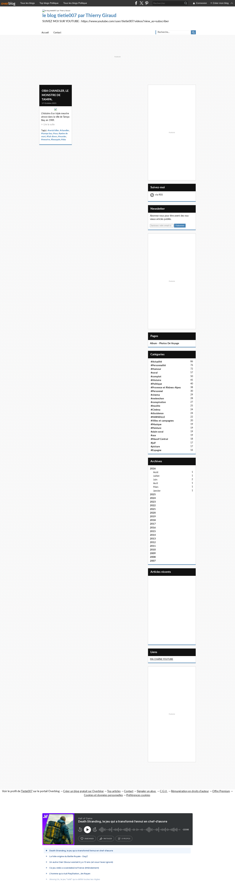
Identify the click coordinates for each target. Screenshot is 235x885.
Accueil (45, 33)
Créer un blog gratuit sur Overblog (83, 791)
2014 (153, 535)
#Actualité (156, 362)
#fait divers (52, 137)
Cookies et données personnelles (103, 795)
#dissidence (157, 413)
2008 (153, 557)
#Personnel (157, 391)
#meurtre (45, 140)
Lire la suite (49, 124)
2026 (153, 468)
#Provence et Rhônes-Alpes (166, 387)
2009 (153, 553)
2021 (153, 509)
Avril (155, 483)
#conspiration (158, 402)
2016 (153, 528)
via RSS (159, 195)
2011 (153, 546)
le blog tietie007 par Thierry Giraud (79, 15)
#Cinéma (155, 410)
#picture (155, 446)
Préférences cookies (138, 795)
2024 (153, 498)
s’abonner (89, 839)
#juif (153, 443)
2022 (153, 505)
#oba (63, 140)
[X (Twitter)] (141, 3)
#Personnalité (158, 365)
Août (155, 472)
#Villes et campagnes (162, 421)
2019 (153, 516)
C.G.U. (164, 791)
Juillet (156, 476)
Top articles (114, 791)
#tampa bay (46, 133)
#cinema (155, 395)
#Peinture (156, 428)
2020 (153, 513)
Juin (155, 479)
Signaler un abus (146, 791)
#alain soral (157, 432)
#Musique (156, 424)
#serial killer (53, 130)
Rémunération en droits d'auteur (190, 791)
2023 (153, 502)
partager (107, 839)
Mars (155, 487)
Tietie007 (26, 791)
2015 (153, 531)
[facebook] (136, 3)
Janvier (157, 491)
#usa (55, 133)
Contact (57, 33)
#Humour (156, 369)
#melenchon (157, 398)
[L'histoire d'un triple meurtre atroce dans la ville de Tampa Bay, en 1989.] (55, 110)
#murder (62, 137)
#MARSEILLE (158, 417)
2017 (153, 524)
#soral (154, 373)
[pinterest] (147, 3)
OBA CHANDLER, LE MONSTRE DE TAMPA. (55, 95)
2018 (153, 520)
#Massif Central (159, 439)
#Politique (156, 384)
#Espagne (156, 450)
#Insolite (155, 406)
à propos (126, 839)
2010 (153, 550)
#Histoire (156, 380)
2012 (153, 542)
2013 (153, 539)
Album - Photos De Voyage (164, 343)
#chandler (64, 130)
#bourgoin (55, 140)
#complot (156, 376)
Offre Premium (221, 791)
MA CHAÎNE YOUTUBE (161, 659)
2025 (153, 494)
